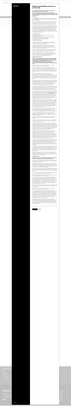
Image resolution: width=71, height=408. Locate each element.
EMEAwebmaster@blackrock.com (38, 196)
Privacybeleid (39, 68)
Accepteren (35, 209)
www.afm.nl (35, 193)
